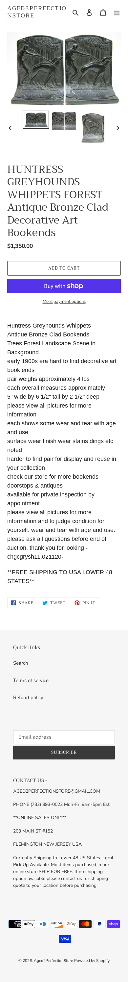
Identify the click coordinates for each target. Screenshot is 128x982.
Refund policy (28, 697)
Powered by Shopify (92, 960)
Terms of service (31, 680)
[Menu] (117, 12)
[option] (36, 119)
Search (20, 663)
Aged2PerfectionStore (37, 12)
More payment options (64, 302)
